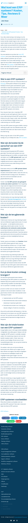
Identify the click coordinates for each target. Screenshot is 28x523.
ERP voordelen (23, 137)
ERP (12, 24)
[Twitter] (14, 520)
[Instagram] (17, 520)
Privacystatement (18, 517)
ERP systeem (10, 64)
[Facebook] (11, 520)
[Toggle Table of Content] (24, 73)
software (17, 199)
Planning (3, 83)
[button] (25, 3)
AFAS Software (4, 411)
